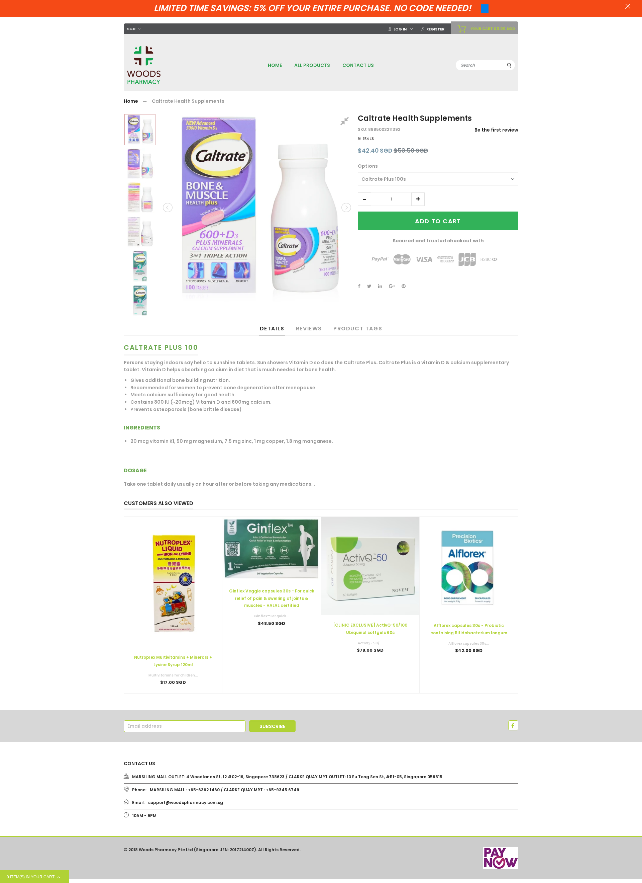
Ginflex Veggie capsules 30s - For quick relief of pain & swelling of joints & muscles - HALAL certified (271, 598)
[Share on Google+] (392, 286)
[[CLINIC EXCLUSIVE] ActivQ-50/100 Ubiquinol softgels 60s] (370, 566)
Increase (418, 199)
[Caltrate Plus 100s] (140, 130)
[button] (364, 199)
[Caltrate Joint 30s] (140, 266)
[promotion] (627, 7)
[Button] (271, 638)
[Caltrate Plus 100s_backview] (140, 198)
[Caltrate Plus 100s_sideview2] (140, 232)
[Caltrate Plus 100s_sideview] (140, 164)
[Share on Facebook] (359, 286)
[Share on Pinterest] (404, 286)
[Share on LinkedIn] (380, 286)
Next (345, 207)
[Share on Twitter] (369, 286)
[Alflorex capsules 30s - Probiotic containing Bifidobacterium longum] (469, 566)
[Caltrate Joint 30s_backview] (140, 300)
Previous (168, 207)
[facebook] (513, 725)
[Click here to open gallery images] (345, 122)
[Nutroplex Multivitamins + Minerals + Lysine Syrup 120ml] (173, 582)
